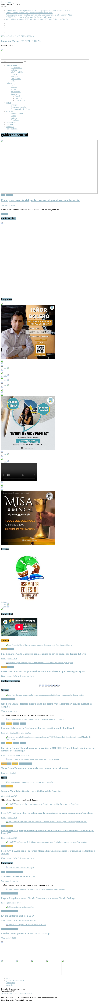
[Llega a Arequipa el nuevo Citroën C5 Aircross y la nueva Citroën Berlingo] (35, 889)
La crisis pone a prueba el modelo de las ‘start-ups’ (26, 933)
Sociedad (9, 111)
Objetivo (14, 74)
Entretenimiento (17, 113)
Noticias (9, 83)
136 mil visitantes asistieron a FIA (17, 916)
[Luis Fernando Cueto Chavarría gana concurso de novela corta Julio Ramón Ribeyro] (39, 645)
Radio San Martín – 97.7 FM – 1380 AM (21, 41)
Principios (14, 76)
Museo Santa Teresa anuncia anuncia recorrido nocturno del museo (34, 768)
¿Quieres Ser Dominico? (15, 980)
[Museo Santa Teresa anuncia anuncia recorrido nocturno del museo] (32, 759)
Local (13, 85)
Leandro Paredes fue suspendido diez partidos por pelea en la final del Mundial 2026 (38, 10)
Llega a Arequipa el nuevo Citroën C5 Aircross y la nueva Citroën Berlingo (38, 898)
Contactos (9, 124)
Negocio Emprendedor (14, 872)
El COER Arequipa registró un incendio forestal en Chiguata (29, 17)
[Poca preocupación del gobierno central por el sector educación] (49, 193)
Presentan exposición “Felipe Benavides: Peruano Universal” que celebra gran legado (43, 671)
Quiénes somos (11, 65)
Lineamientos (16, 79)
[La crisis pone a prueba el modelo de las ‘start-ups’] (26, 925)
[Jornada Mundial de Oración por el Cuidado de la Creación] (29, 782)
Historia (14, 70)
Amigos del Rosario (18, 107)
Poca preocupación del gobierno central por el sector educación (40, 200)
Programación (11, 122)
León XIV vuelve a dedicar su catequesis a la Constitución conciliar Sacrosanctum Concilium (47, 813)
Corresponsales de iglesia (20, 109)
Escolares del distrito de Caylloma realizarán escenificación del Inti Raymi (37, 728)
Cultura (13, 116)
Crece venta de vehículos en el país (18, 876)
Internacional (16, 92)
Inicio (8, 978)
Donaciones (10, 983)
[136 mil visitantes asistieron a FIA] (20, 907)
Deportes (14, 94)
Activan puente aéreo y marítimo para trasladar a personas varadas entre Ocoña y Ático (39, 15)
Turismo (14, 118)
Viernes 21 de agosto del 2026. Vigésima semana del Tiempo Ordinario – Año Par (37, 19)
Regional (14, 87)
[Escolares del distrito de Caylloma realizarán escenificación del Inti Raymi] (35, 719)
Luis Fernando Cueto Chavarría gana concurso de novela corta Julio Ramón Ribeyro (43, 654)
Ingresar (4, 368)
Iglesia (8, 103)
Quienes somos (16, 68)
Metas (13, 81)
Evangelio (14, 105)
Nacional (14, 89)
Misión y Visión (17, 72)
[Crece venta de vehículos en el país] (20, 868)
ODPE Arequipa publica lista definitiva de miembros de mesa (29, 13)
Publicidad (10, 127)
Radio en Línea (12, 129)
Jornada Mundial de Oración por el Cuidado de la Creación (31, 791)
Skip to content (6, 2)
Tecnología (15, 120)
